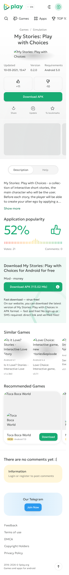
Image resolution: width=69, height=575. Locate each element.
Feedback (10, 525)
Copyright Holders (16, 546)
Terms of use (12, 532)
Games (24, 29)
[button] (58, 566)
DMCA (8, 539)
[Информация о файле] (57, 286)
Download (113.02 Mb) (28, 287)
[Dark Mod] (49, 7)
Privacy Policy (13, 553)
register (25, 476)
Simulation (40, 29)
